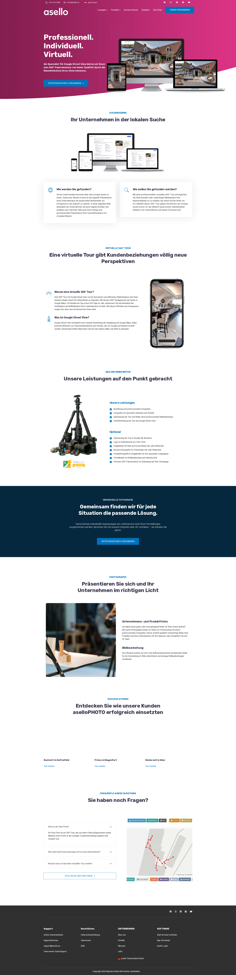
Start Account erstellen (167, 935)
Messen (121, 946)
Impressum (86, 940)
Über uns (122, 935)
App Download (163, 940)
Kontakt (121, 940)
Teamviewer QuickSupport (55, 951)
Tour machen (49, 766)
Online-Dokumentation (53, 935)
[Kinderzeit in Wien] (168, 740)
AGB (83, 946)
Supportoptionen (51, 940)
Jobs (120, 951)
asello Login (162, 946)
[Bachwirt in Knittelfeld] (67, 740)
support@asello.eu (52, 946)
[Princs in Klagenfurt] (118, 740)
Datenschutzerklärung (90, 935)
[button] (92, 2)
